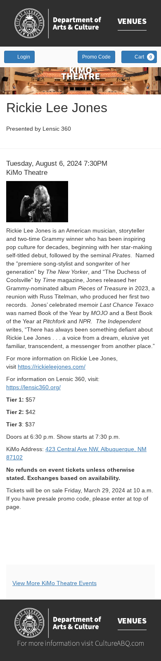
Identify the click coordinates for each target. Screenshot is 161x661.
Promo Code (96, 57)
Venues (132, 21)
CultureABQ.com (119, 643)
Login (23, 57)
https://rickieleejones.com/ (51, 366)
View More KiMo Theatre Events (54, 583)
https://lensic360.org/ (33, 387)
